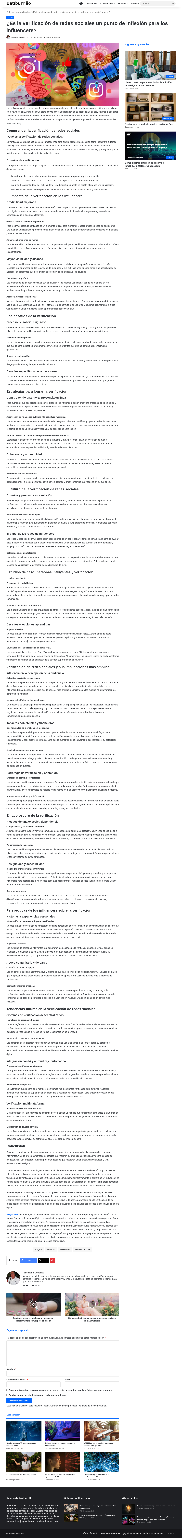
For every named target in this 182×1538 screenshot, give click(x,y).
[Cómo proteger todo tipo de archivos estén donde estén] (71, 1508)
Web (67, 1379)
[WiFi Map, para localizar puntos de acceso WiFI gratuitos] (101, 1431)
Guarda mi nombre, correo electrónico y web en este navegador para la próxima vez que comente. (60, 1390)
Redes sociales (83, 1249)
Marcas (51, 1249)
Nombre (11, 1369)
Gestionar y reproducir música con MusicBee (149, 124)
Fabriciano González (18, 37)
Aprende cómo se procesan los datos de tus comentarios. (78, 1405)
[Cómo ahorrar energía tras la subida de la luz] (128, 1509)
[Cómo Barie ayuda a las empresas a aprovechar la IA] (62, 1462)
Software (122, 3)
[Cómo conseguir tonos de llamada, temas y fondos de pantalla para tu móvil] (128, 1520)
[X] (30, 1285)
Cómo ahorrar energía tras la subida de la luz (156, 1506)
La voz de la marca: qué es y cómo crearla (97, 1515)
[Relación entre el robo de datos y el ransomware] (62, 1431)
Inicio (11, 12)
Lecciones (92, 3)
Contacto (170, 1533)
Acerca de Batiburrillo (110, 1533)
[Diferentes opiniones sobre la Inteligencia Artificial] (101, 1462)
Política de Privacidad (153, 1533)
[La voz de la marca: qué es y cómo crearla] (24, 1462)
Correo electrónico (17, 1379)
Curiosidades (106, 3)
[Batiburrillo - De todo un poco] (18, 3)
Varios (134, 3)
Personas (65, 1249)
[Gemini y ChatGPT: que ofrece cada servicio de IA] (24, 1431)
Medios (26, 12)
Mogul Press (13, 1214)
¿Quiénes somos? (132, 1533)
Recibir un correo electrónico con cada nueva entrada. (37, 1395)
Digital (39, 1249)
